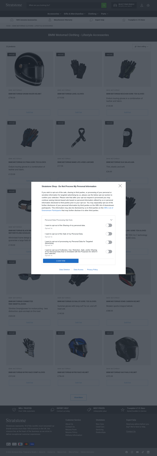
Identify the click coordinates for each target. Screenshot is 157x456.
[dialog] (78, 228)
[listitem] (78, 220)
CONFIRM (60, 261)
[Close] (121, 186)
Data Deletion (64, 270)
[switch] (109, 225)
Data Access (78, 270)
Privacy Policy (92, 270)
